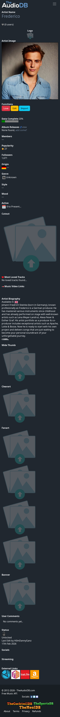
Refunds (36, 711)
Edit (15, 108)
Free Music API (9, 693)
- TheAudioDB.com (25, 690)
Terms (16, 711)
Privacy (26, 711)
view (24, 127)
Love (5, 108)
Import (24, 108)
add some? (21, 130)
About (7, 711)
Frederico (11, 16)
